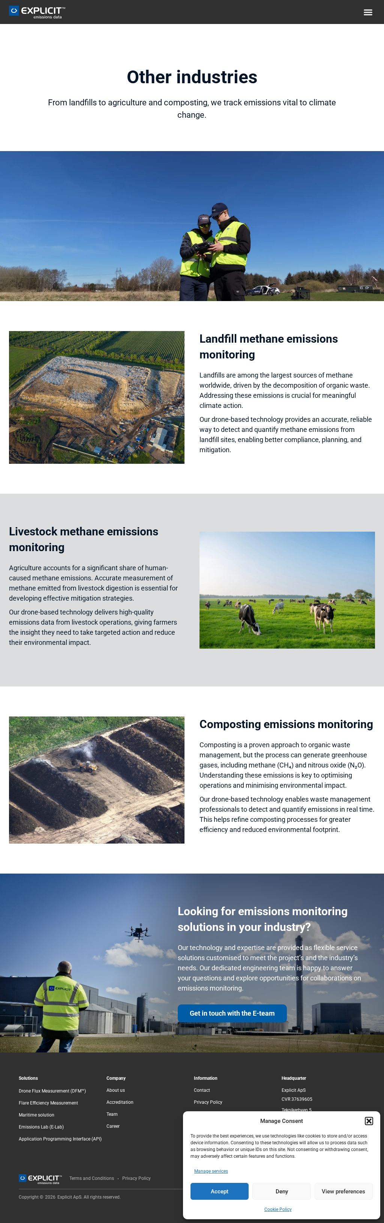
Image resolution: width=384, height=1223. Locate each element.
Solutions (28, 1078)
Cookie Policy (278, 1209)
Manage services (211, 1171)
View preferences (343, 1191)
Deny (282, 1191)
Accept (219, 1191)
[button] (369, 1121)
